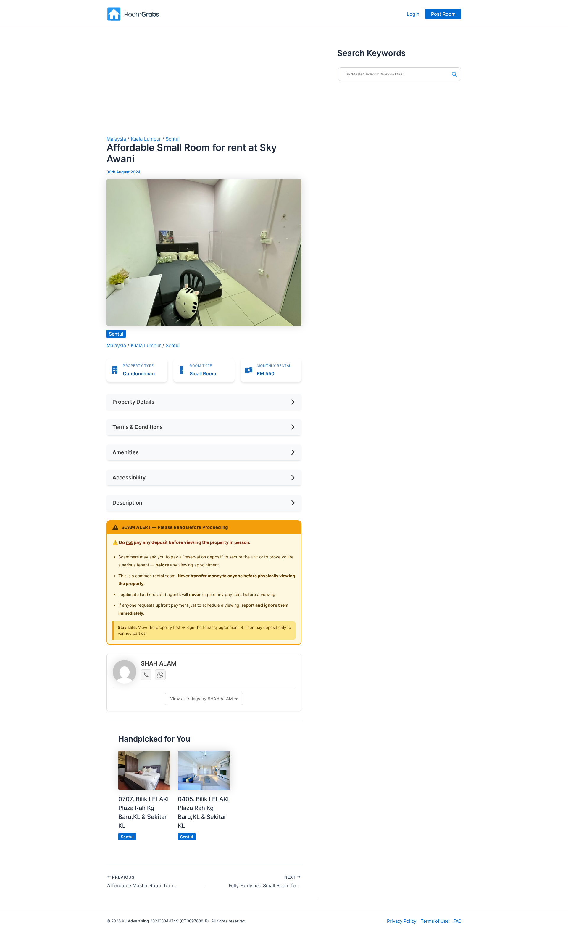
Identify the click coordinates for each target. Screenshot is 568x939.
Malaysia (116, 139)
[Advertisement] (203, 91)
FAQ (457, 921)
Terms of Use (435, 921)
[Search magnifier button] (454, 74)
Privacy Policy (401, 921)
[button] (443, 14)
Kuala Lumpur (146, 139)
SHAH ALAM (158, 663)
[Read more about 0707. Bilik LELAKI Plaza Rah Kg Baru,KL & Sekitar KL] (144, 770)
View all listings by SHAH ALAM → (204, 698)
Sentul (173, 139)
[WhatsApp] (160, 674)
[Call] (146, 674)
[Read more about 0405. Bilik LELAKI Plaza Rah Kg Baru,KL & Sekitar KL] (204, 770)
